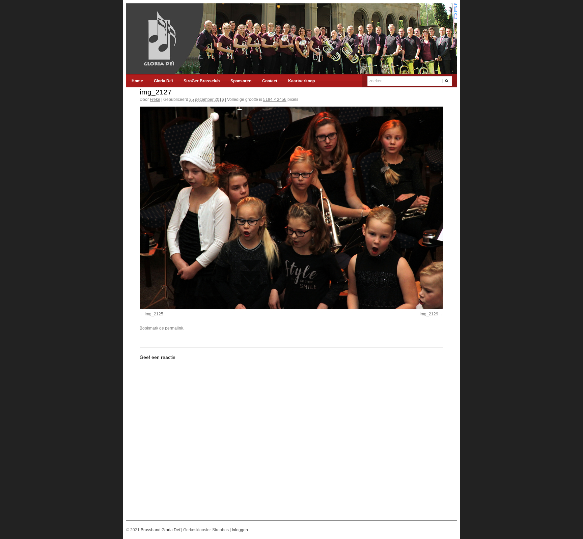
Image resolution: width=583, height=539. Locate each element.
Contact (269, 81)
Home (137, 81)
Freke (155, 99)
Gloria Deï (163, 81)
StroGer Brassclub (202, 81)
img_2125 (154, 314)
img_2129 (429, 314)
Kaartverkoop (301, 81)
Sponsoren (240, 81)
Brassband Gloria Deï (161, 530)
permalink (174, 328)
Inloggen (240, 530)
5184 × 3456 (274, 99)
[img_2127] (291, 208)
